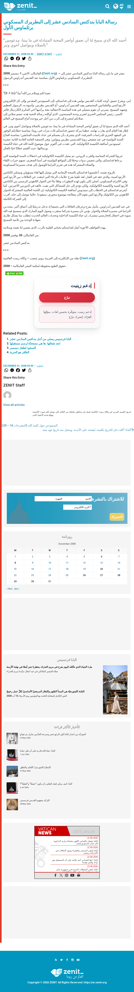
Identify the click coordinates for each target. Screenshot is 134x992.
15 (15, 569)
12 (84, 562)
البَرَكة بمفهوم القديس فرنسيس (35, 800)
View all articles (14, 405)
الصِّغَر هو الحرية (19, 352)
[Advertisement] (67, 462)
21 (118, 569)
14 (118, 562)
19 (84, 569)
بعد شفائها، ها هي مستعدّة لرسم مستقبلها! (35, 343)
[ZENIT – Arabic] (37, 6)
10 (49, 562)
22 (15, 575)
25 (67, 575)
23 (32, 575)
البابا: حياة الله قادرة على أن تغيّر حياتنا (37, 750)
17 (49, 569)
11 (67, 562)
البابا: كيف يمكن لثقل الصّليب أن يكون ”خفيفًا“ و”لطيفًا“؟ (46, 783)
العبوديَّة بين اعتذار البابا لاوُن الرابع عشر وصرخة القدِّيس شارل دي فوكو (53, 734)
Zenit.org (49, 73)
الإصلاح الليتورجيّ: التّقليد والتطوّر (35, 767)
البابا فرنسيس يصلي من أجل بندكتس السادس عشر (40, 339)
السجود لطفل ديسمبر (23, 347)
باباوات (59, 54)
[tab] (51, 831)
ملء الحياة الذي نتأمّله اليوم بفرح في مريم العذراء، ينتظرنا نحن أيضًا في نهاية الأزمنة (49, 666)
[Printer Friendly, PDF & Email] (14, 273)
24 (49, 575)
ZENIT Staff (44, 54)
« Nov (9, 588)
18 (67, 569)
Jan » (16, 588)
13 (101, 562)
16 (32, 569)
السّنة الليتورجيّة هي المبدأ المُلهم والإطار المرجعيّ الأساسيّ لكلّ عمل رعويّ (45, 691)
